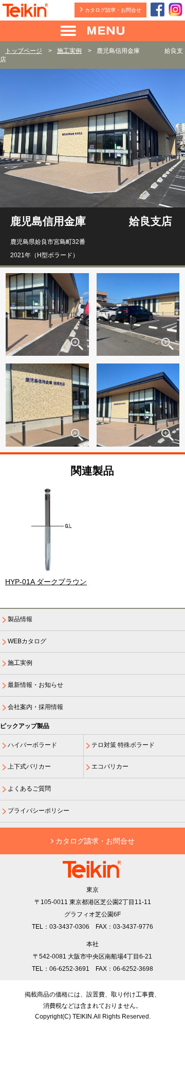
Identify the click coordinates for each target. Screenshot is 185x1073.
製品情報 (20, 619)
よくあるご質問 (29, 788)
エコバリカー (109, 766)
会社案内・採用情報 (35, 707)
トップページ (23, 50)
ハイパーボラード (32, 745)
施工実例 (69, 50)
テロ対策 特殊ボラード (123, 745)
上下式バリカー (29, 766)
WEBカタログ (27, 641)
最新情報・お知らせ (35, 684)
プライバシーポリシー (38, 810)
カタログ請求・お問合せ (113, 10)
